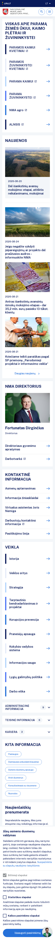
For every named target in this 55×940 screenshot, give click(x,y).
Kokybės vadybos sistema (21, 648)
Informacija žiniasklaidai (21, 498)
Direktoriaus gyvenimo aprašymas (20, 447)
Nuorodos (12, 793)
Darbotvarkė (13, 459)
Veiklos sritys (18, 573)
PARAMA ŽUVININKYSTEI (20, 95)
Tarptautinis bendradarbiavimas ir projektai (23, 603)
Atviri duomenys (15, 778)
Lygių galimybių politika (25, 677)
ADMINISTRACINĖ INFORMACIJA (24, 707)
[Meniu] (49, 11)
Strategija (16, 587)
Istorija (14, 559)
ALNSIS (14, 124)
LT (46, 3)
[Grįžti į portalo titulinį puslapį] (6, 3)
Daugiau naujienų (25, 373)
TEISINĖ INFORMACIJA (22, 720)
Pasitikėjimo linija (17, 533)
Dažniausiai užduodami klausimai (23, 762)
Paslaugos (13, 754)
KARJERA (14, 731)
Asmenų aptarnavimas (20, 488)
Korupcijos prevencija (24, 619)
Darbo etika (17, 691)
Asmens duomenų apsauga (20, 770)
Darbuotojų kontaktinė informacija (20, 522)
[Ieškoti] (41, 11)
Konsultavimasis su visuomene (22, 785)
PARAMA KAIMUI (21, 81)
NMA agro (16, 110)
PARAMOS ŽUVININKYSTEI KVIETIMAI (20, 65)
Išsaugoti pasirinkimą (28, 932)
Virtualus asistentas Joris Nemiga (22, 509)
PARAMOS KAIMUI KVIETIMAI (22, 49)
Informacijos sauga (22, 663)
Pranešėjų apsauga (22, 634)
